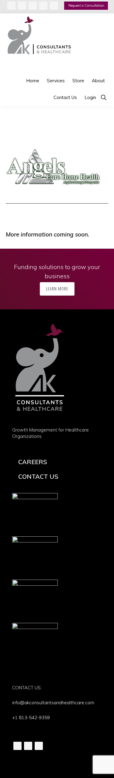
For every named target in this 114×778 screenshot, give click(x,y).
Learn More (57, 289)
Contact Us (38, 476)
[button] (103, 97)
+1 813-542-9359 (31, 717)
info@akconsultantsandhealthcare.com (53, 702)
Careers (32, 462)
